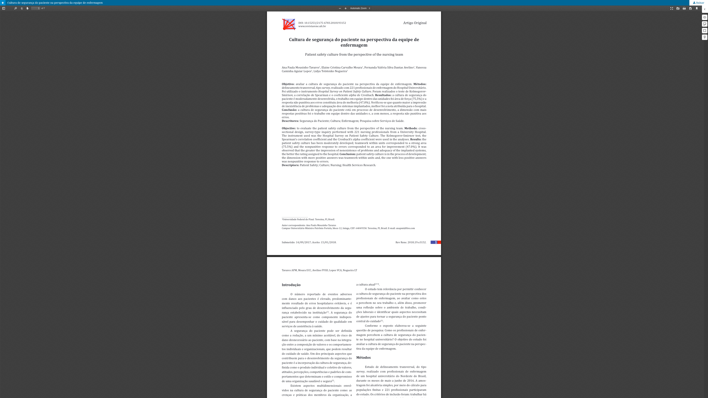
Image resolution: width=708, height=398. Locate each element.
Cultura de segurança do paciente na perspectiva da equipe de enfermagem (55, 2)
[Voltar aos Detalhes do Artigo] (3, 3)
